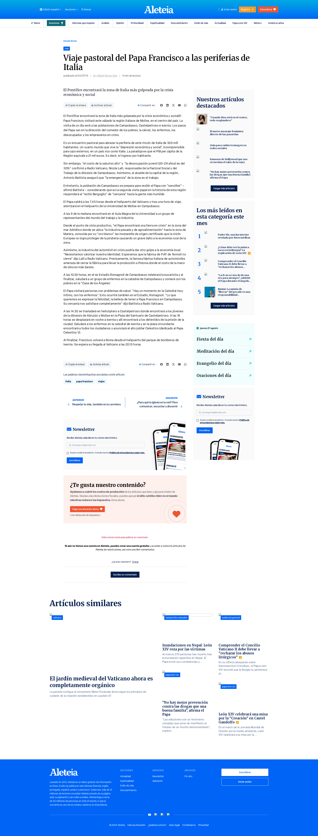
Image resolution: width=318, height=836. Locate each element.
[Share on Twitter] (173, 105)
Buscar (87, 9)
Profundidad (137, 23)
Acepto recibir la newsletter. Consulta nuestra (107, 452)
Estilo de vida (201, 23)
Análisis (105, 23)
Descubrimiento (179, 23)
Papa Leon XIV (240, 23)
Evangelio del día (214, 363)
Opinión (120, 23)
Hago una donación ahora (85, 509)
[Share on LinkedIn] (167, 105)
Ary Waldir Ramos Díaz (105, 75)
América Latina (276, 23)
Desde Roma (70, 40)
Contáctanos (189, 825)
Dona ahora (266, 9)
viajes (101, 381)
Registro (245, 9)
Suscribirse (245, 772)
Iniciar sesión (230, 9)
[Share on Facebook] (161, 105)
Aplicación (157, 780)
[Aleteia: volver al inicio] (159, 9)
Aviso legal (174, 825)
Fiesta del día (210, 339)
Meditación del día (215, 351)
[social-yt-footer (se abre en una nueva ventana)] (149, 814)
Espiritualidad (157, 23)
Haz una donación (136, 825)
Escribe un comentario (125, 574)
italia (68, 381)
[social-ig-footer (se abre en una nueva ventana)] (168, 814)
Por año (188, 776)
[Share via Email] (179, 105)
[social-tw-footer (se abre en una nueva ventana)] (162, 814)
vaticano (57, 617)
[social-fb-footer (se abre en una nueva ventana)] (155, 814)
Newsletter (158, 776)
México (258, 23)
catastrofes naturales (176, 617)
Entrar (135, 561)
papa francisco (84, 381)
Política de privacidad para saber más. (127, 452)
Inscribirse (74, 460)
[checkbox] (68, 453)
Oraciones (54, 23)
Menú (37, 23)
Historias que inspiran (83, 23)
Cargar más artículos (224, 188)
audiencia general (231, 617)
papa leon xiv (172, 674)
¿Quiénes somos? (157, 825)
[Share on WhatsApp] (185, 105)
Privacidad (203, 825)
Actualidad (220, 23)
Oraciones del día (214, 375)
